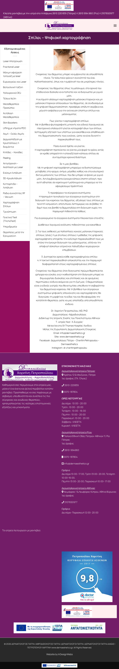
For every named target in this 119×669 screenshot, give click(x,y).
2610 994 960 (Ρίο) (88, 13)
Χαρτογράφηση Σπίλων (11, 204)
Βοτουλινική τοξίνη (13, 87)
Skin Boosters (10, 122)
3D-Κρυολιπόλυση (12, 178)
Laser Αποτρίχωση (12, 61)
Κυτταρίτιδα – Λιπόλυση (10, 185)
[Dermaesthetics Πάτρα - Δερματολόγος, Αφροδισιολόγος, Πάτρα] (59, 25)
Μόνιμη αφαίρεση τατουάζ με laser (12, 74)
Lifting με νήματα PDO (14, 128)
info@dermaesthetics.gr (76, 463)
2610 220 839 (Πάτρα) (64, 13)
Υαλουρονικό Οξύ (12, 92)
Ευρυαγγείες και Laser (14, 81)
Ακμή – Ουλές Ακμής (13, 133)
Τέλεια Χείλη (9, 98)
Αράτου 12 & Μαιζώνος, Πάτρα (79, 374)
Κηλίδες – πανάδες (13, 152)
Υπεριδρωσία (10, 226)
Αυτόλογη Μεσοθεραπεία (11, 115)
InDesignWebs (65, 654)
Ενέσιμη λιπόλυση (12, 172)
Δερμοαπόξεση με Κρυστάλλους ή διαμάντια (12, 143)
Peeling (6, 157)
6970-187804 (70, 391)
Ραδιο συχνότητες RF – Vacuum (14, 195)
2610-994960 (71, 450)
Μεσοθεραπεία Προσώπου (11, 105)
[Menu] (115, 25)
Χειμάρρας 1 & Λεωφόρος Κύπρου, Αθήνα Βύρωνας (90, 491)
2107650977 (70, 502)
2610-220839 (71, 385)
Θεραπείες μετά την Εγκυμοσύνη (13, 234)
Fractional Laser (11, 66)
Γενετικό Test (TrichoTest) (10, 219)
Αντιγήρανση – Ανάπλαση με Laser (13, 165)
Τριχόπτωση (9, 211)
